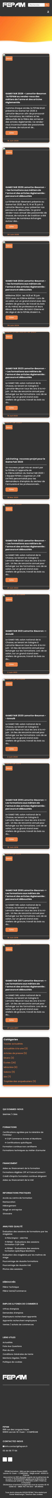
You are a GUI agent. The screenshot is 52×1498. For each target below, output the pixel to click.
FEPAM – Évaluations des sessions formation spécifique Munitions (22, 1249)
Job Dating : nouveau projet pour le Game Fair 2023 (26, 460)
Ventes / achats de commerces (18, 1324)
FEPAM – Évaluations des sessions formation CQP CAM (22, 1243)
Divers (7, 1057)
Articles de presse (13, 1053)
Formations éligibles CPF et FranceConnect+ (24, 1172)
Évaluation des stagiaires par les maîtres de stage (24, 1256)
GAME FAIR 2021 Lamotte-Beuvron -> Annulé (26, 634)
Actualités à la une (14, 1048)
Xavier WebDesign (16, 1494)
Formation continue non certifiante (20, 1146)
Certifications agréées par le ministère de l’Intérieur (23, 1133)
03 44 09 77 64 (10, 1450)
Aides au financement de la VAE (18, 1180)
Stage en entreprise (12, 1209)
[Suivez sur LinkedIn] (5, 1459)
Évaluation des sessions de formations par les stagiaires (25, 1232)
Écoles (7, 1062)
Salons (9, 58)
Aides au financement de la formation (21, 1168)
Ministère (8, 1067)
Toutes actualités (13, 1043)
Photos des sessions (13, 1269)
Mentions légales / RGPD (14, 1358)
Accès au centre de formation (17, 1198)
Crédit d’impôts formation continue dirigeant (25, 1176)
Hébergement (9, 1205)
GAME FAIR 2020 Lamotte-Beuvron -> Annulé (26, 719)
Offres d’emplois (11, 1309)
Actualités (8, 1342)
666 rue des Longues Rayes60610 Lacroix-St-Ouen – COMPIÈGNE (20, 1429)
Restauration (9, 1202)
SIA (5, 1076)
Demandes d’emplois (13, 1312)
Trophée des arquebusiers (18, 1081)
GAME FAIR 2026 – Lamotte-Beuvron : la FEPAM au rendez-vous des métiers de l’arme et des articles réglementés (26, 98)
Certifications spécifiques (19, 1142)
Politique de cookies (12, 1362)
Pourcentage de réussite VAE (17, 1265)
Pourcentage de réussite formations (20, 1261)
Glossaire (7, 1213)
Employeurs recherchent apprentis (20, 1316)
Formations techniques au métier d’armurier (24, 1150)
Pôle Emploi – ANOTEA (17, 1238)
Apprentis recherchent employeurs (20, 1320)
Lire (11, 132)
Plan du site (8, 1350)
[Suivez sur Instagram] (10, 1459)
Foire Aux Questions (12, 1346)
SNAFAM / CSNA (10, 1114)
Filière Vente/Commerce (14, 1291)
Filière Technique (11, 1287)
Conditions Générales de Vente (18, 1354)
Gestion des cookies (34, 1494)
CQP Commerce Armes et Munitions (23, 1138)
